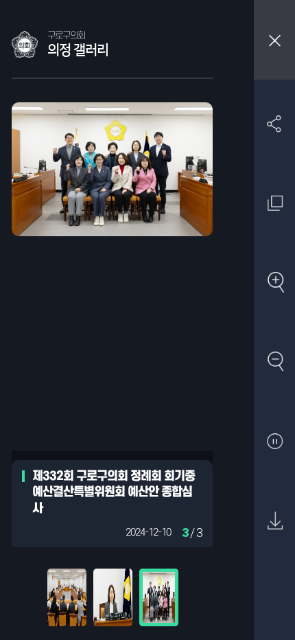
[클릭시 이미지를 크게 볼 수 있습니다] (66, 597)
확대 (274, 282)
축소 (274, 362)
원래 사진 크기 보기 (274, 203)
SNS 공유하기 (274, 123)
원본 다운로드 (274, 520)
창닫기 (274, 40)
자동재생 (274, 441)
